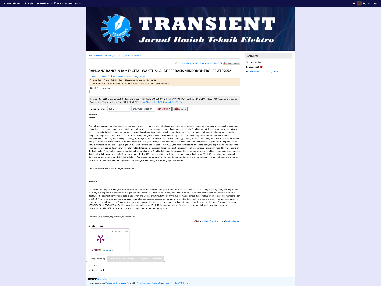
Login (375, 3)
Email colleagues (232, 221)
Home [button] (91, 55)
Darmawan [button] (138, 55)
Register (366, 3)
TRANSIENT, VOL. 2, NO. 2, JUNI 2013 (118, 55)
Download (214, 221)
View (206, 221)
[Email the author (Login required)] (114, 76)
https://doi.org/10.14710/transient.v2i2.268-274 (200, 63)
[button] (89, 91)
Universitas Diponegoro (115, 283)
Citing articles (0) (97, 258)
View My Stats (102, 279)
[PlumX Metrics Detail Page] (101, 239)
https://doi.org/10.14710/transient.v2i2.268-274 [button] (162, 102)
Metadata (157, 258)
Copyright (144, 258)
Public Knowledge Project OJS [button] (149, 283)
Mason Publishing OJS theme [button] (176, 283)
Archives (98, 55)
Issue (58, 3)
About (18, 3)
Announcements (74, 3)
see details (108, 249)
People (29, 3)
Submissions (45, 3)
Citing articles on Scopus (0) (122, 258)
